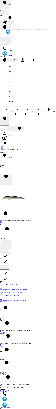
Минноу (1, 222)
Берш (10, 238)
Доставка (2, 34)
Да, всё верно (1, 10)
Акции (1, 111)
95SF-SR (2, 318)
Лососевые (5, 238)
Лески (9, 86)
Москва (3, 9)
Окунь (2, 238)
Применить (1, 282)
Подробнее (1, 221)
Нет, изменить (5, 10)
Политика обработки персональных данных (4, 390)
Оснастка (10, 91)
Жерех (7, 238)
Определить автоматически (11, 24)
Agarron (2, 223)
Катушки (10, 76)
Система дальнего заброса (6, 333)
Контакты (11, 111)
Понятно (1, 408)
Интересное (10, 66)
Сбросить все (1, 270)
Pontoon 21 (3, 317)
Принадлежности (11, 101)
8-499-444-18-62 (1, 33)
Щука (3, 238)
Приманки (10, 71)
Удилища (10, 81)
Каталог (10, 41)
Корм (9, 106)
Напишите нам (10, 55)
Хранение (10, 96)
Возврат (43, 111)
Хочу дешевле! (10, 157)
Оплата (2, 35)
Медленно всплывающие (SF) (3, 332)
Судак (8, 238)
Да (0, 345)
